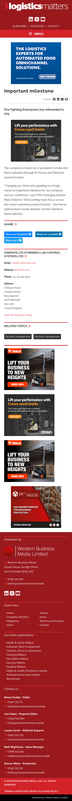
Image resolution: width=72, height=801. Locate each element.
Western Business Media (21, 781)
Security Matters (16, 662)
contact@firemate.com (24, 263)
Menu (39, 34)
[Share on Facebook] (54, 99)
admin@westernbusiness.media (25, 583)
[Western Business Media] (29, 556)
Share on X (12, 240)
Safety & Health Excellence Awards (27, 670)
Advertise (37, 26)
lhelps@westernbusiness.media (25, 722)
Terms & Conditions (16, 791)
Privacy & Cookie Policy (43, 791)
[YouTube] (43, 19)
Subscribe (19, 26)
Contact (53, 26)
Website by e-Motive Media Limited (49, 797)
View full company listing (18, 315)
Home (10, 612)
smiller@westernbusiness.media (25, 772)
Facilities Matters (16, 666)
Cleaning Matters (16, 654)
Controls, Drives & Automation (24, 650)
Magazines (13, 621)
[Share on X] (62, 99)
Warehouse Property (52, 621)
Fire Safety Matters (17, 658)
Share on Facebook (17, 234)
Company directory (18, 617)
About (10, 625)
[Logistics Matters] (36, 7)
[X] (37, 19)
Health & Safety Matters (20, 642)
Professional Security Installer (24, 674)
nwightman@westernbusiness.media (28, 756)
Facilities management (18, 336)
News (43, 617)
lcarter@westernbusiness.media (25, 739)
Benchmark (13, 678)
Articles (44, 612)
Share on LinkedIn (48, 234)
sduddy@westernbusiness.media (26, 706)
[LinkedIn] (31, 19)
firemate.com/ (22, 270)
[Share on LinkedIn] (58, 99)
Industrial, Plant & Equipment (23, 646)
